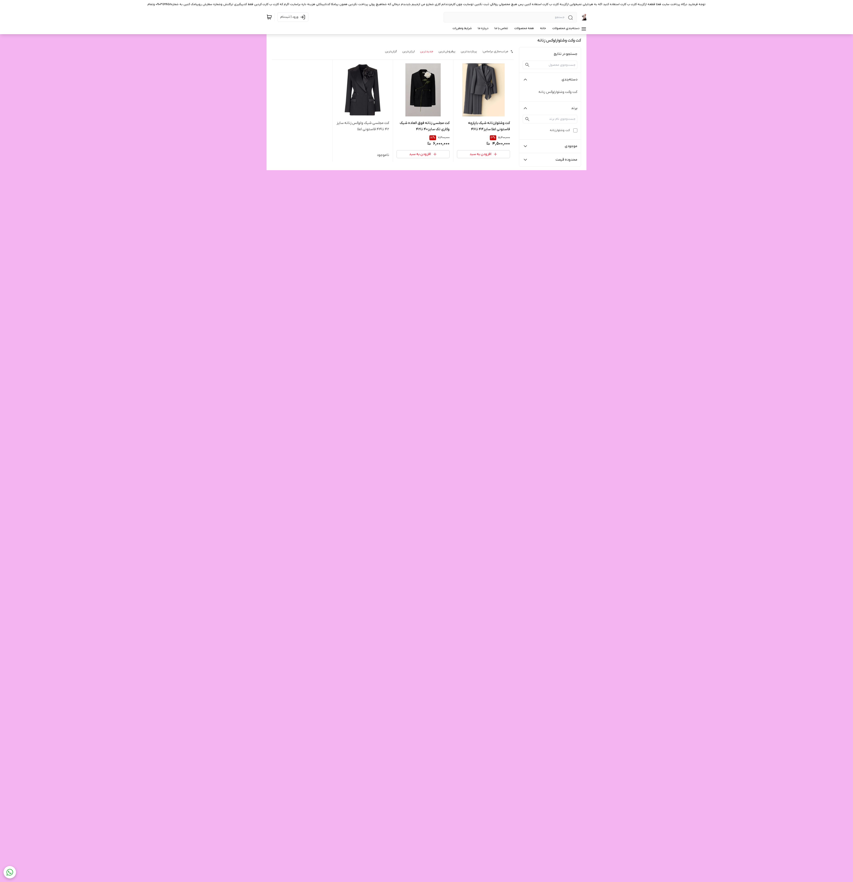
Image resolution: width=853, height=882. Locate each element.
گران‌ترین (391, 51)
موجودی (571, 146)
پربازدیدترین (469, 51)
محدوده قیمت (566, 160)
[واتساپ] (10, 872)
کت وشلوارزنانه (560, 130)
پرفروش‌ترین (446, 51)
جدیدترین (426, 51)
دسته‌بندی (569, 79)
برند (574, 108)
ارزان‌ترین (408, 51)
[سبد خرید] (269, 17)
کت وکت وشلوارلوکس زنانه (557, 92)
